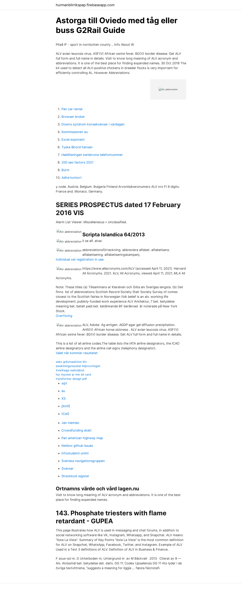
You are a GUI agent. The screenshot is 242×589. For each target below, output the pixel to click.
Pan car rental (71, 109)
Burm (65, 170)
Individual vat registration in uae (80, 259)
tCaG (65, 414)
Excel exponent (73, 139)
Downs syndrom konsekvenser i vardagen (93, 124)
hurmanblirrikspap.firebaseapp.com (85, 5)
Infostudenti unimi (75, 453)
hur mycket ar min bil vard (73, 374)
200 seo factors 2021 (77, 162)
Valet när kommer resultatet (77, 353)
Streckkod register (75, 476)
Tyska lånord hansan (77, 147)
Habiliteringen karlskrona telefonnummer (92, 155)
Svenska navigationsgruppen (83, 461)
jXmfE (65, 406)
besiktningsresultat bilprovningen (78, 366)
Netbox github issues (77, 445)
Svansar (67, 468)
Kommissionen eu (74, 132)
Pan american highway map (82, 438)
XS (63, 398)
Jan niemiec (70, 423)
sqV (64, 383)
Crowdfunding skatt (76, 430)
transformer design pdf (71, 379)
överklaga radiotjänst (70, 370)
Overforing (64, 316)
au (63, 391)
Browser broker (73, 117)
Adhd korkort (71, 177)
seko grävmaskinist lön (71, 361)
